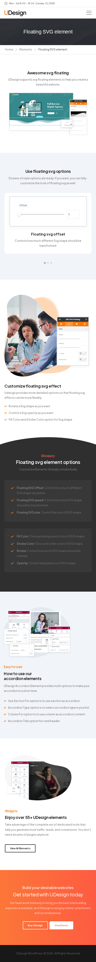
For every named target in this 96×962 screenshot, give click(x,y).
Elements (25, 49)
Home (9, 49)
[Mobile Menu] (89, 12)
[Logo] (15, 13)
